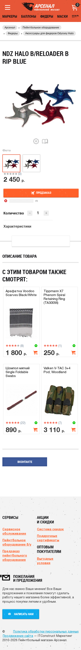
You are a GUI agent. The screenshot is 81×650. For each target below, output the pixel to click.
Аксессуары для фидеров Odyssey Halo (49, 33)
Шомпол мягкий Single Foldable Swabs (18, 372)
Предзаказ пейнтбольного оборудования (14, 555)
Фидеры (46, 16)
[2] (7, 173)
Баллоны (28, 16)
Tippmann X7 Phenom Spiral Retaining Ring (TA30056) (54, 296)
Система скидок (50, 529)
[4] (13, 173)
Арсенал (10, 27)
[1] (4, 173)
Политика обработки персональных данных (46, 631)
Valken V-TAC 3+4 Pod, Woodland (57, 370)
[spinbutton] (38, 212)
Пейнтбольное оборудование (41, 27)
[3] (10, 173)
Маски (62, 16)
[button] (46, 213)
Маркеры (9, 16)
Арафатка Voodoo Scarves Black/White (21, 293)
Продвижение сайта (18, 636)
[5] (16, 173)
